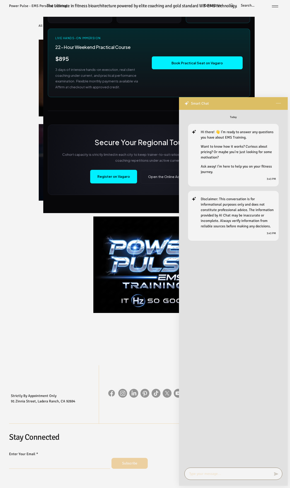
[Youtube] (178, 393)
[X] (167, 393)
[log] (233, 287)
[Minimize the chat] (278, 103)
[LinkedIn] (133, 393)
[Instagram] (122, 393)
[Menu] (274, 6)
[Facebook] (111, 393)
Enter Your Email (22, 454)
